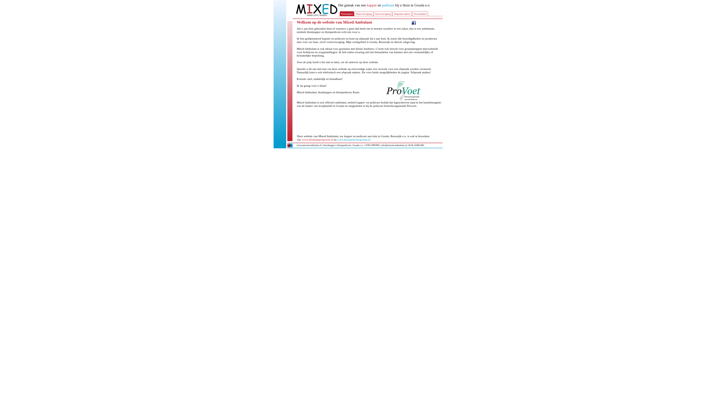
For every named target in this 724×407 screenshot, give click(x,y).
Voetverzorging (383, 13)
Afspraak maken (402, 13)
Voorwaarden (420, 13)
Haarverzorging (364, 13)
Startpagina (347, 13)
